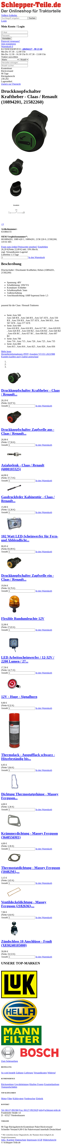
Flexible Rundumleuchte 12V (22, 618)
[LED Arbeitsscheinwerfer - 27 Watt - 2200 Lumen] (14, 651)
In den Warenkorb (36, 257)
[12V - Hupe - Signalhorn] (14, 690)
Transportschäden (9, 1087)
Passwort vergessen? (10, 41)
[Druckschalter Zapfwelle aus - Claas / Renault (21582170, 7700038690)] (14, 423)
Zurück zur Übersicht (11, 84)
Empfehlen (43, 247)
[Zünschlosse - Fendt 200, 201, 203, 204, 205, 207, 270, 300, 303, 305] (14, 935)
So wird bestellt (8, 1073)
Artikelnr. (13, 15)
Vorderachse (29, 1098)
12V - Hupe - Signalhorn (19, 697)
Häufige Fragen (36, 1084)
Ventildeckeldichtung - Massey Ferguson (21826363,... (23, 904)
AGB (39, 1140)
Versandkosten (40, 1073)
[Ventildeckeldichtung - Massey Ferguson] (14, 896)
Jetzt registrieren (8, 44)
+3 (2, 224)
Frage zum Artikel (9, 247)
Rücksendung (7, 1084)
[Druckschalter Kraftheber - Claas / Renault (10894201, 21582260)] (30, 154)
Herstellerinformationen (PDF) (15, 354)
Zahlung (20, 1073)
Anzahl (4, 406)
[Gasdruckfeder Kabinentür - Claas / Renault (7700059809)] (14, 491)
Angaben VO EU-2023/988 (42, 354)
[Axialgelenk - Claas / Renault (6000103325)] (14, 459)
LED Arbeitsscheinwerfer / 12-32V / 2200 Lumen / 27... (27, 659)
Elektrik (39, 1098)
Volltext (4, 15)
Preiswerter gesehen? (27, 247)
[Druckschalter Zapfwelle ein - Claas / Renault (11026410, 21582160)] (14, 569)
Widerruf (51, 1073)
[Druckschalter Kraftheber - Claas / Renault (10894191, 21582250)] (14, 384)
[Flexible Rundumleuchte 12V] (14, 612)
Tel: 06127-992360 (10, 1110)
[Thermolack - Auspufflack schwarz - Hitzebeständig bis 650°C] (14, 748)
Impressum (32, 1140)
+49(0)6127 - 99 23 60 (31, 49)
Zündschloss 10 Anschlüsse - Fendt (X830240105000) (26, 943)
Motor (4, 1098)
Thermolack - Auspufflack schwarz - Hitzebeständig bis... (28, 757)
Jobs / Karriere (7, 1140)
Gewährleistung (21, 1084)
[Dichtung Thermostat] (14, 861)
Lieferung (28, 1073)
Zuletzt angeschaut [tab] (29, 356)
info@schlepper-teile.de (50, 1110)
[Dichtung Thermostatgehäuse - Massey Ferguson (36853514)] (14, 788)
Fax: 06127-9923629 (28, 1110)
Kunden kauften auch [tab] (11, 356)
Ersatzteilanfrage (51, 1084)
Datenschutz (20, 1140)
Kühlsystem (18, 1098)
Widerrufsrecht (49, 1140)
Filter (9, 1098)
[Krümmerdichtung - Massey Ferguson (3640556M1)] (14, 827)
